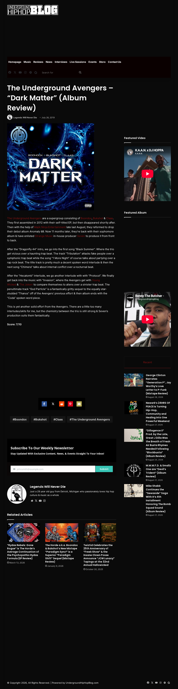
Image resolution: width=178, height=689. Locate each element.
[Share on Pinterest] (70, 404)
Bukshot (98, 218)
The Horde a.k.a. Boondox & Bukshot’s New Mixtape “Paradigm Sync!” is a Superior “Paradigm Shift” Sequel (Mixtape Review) (61, 553)
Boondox (86, 218)
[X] (36, 501)
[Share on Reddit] (61, 404)
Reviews (38, 61)
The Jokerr (26, 284)
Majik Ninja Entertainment (50, 227)
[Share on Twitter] (53, 404)
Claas (109, 218)
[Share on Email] (79, 404)
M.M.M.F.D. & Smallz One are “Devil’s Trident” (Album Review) (158, 471)
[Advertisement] (120, 27)
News (49, 61)
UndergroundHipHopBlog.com (82, 682)
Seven (81, 236)
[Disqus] (61, 623)
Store (102, 61)
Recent (147, 362)
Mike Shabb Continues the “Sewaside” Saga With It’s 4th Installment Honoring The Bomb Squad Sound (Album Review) (158, 498)
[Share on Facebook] (44, 404)
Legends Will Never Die (25, 117)
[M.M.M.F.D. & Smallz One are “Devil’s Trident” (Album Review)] (133, 470)
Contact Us (114, 61)
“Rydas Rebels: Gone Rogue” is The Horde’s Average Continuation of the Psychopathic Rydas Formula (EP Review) (23, 551)
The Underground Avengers (24, 218)
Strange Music (44, 236)
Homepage (14, 61)
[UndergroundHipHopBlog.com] (32, 10)
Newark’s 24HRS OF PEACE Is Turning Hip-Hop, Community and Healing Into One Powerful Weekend (158, 412)
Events (92, 61)
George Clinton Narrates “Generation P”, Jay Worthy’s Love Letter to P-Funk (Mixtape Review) (158, 384)
